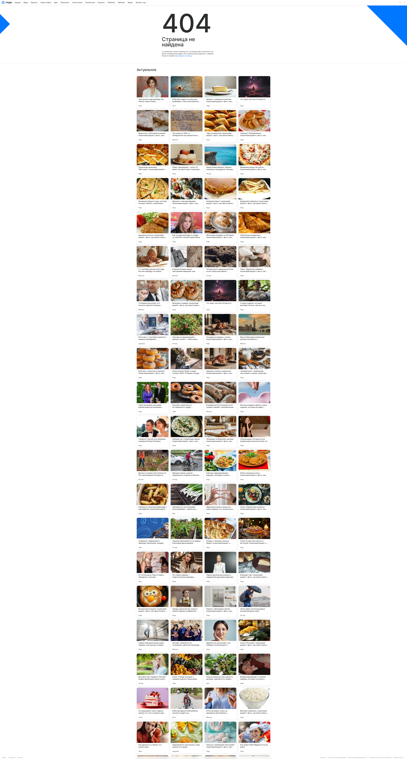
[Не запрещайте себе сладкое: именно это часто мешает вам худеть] (153, 704)
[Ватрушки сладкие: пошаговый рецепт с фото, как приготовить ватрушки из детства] (186, 296)
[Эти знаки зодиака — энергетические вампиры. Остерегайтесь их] (186, 568)
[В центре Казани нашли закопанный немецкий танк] (186, 262)
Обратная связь (398, 757)
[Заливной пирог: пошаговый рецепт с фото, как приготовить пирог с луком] (220, 194)
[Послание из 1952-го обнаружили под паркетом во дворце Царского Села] (186, 126)
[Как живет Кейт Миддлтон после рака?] (254, 737)
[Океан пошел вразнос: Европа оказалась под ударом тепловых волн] (220, 160)
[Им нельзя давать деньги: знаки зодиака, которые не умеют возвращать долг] (254, 398)
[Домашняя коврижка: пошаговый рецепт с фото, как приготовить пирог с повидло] (254, 194)
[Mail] (3, 2)
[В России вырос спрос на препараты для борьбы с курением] (220, 704)
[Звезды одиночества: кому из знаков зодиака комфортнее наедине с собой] (186, 602)
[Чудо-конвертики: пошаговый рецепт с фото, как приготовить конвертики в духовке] (220, 126)
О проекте (323, 757)
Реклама (20, 757)
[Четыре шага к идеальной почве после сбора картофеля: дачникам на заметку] (220, 262)
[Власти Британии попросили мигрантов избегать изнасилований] (254, 330)
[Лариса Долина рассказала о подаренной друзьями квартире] (220, 568)
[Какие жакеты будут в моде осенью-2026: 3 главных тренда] (186, 364)
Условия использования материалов (380, 757)
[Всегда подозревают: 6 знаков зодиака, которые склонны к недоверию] (254, 670)
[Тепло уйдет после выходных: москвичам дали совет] (254, 602)
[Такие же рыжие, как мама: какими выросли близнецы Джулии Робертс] (153, 398)
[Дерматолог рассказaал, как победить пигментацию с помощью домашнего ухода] (220, 636)
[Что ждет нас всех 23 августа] (254, 92)
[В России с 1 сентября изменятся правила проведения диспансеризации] (153, 330)
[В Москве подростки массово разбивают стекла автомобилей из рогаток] (186, 92)
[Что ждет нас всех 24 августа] (220, 296)
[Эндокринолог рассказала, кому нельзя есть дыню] (186, 737)
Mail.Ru (4, 757)
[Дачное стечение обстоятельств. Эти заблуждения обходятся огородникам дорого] (153, 466)
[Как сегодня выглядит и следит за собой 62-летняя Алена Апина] (186, 228)
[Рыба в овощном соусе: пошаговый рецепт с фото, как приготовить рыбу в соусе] (254, 466)
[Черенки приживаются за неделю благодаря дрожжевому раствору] (186, 534)
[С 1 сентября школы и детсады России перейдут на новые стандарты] (153, 262)
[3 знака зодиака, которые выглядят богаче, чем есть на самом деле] (254, 296)
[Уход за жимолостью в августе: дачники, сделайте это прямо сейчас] (220, 670)
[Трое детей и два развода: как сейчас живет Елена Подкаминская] (153, 92)
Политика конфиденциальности (357, 757)
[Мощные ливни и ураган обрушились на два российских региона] (186, 466)
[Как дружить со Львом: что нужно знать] (153, 737)
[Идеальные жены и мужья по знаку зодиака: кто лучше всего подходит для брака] (220, 500)
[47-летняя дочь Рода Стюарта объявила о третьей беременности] (153, 568)
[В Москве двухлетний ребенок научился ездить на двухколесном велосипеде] (186, 704)
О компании (12, 757)
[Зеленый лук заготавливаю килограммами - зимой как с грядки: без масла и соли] (186, 500)
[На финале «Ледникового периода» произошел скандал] (153, 534)
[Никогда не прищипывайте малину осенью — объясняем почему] (186, 330)
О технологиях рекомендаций (337, 757)
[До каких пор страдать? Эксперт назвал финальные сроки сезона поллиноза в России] (153, 670)
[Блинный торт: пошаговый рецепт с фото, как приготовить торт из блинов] (254, 568)
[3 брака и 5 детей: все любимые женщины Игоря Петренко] (153, 432)
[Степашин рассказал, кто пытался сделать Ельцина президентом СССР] (153, 296)
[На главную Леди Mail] (8, 2)
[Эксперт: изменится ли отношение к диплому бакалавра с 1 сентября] (186, 636)
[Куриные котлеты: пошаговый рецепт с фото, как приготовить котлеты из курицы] (153, 228)
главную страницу (185, 56)
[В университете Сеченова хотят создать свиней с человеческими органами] (220, 398)
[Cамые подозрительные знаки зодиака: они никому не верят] (153, 636)
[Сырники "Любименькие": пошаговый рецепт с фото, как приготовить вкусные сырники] (254, 126)
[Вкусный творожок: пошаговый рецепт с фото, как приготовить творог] (254, 704)
